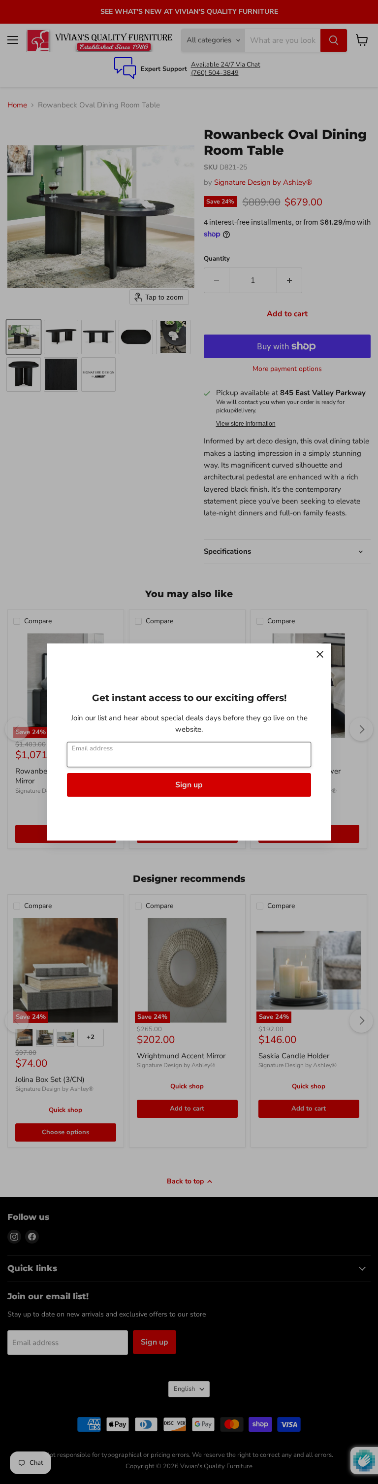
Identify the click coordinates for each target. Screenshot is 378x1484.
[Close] (320, 654)
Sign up (189, 784)
